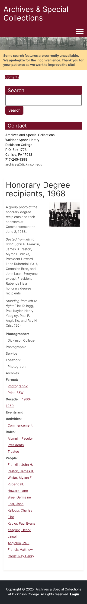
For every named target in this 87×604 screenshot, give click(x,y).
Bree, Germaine (19, 497)
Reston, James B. (21, 471)
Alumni (13, 438)
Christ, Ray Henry (21, 556)
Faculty (27, 438)
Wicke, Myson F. (20, 478)
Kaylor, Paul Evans (21, 523)
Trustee (13, 451)
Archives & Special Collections (35, 13)
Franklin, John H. (20, 464)
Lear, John (15, 504)
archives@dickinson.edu (23, 164)
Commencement (20, 425)
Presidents (16, 445)
